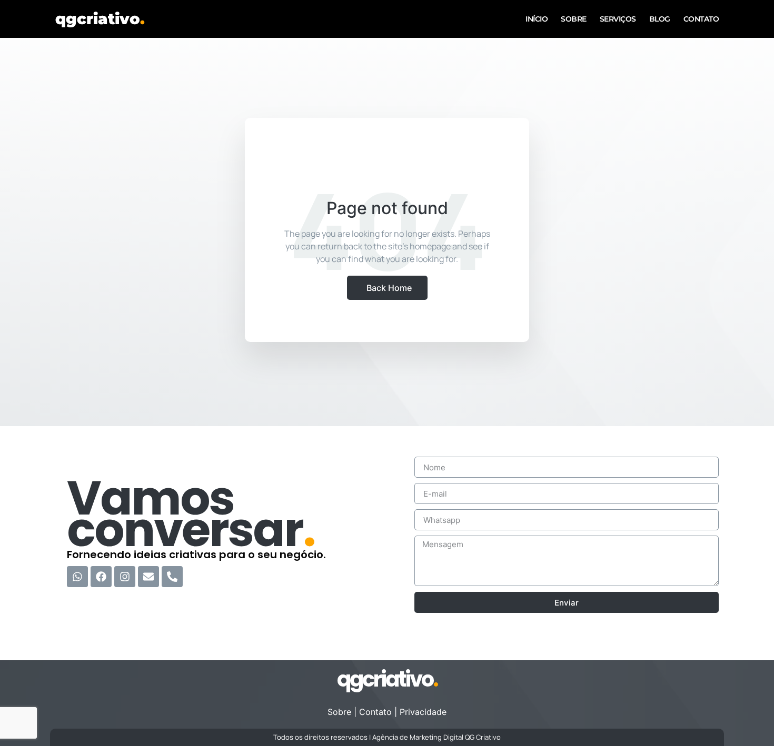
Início (536, 19)
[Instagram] (124, 576)
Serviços (618, 19)
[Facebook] (101, 576)
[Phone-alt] (172, 576)
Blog (659, 19)
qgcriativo (100, 18)
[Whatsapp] (77, 576)
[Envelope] (148, 576)
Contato (701, 19)
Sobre (574, 19)
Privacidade (423, 712)
